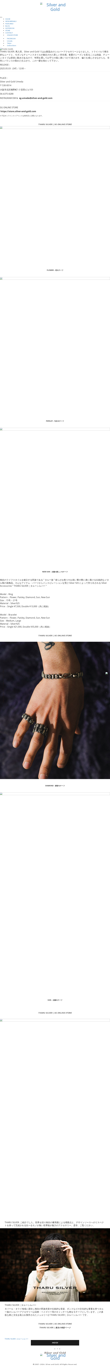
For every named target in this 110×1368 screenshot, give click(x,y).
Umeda (8, 41)
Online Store (10, 45)
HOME (7, 19)
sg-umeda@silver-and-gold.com (35, 98)
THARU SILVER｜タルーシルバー (16, 1339)
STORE (7, 30)
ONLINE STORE (11, 35)
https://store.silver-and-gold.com (18, 111)
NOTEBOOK (9, 28)
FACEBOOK (10, 39)
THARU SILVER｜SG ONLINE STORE (55, 124)
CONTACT (9, 33)
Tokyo (8, 43)
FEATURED (9, 24)
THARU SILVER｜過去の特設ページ (55, 1327)
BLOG (7, 26)
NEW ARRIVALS (10, 21)
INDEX (55, 1343)
